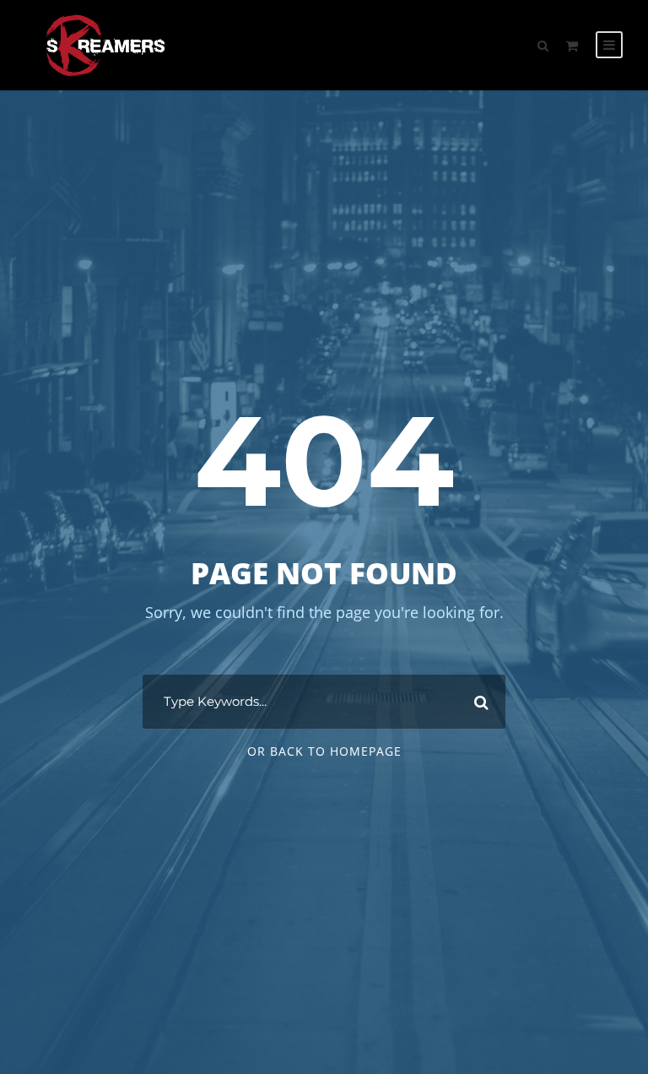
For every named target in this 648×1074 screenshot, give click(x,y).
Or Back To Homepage (324, 751)
